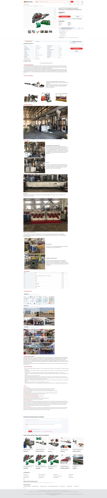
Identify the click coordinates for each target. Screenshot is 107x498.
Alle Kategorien (26, 4)
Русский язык (45, 491)
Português (39, 491)
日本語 (62, 491)
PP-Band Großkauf (76, 486)
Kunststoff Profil (25, 474)
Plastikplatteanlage (56, 477)
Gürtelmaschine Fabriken (43, 486)
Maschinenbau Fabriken (27, 486)
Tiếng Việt (72, 491)
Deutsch (52, 491)
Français (42, 491)
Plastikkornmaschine (26, 477)
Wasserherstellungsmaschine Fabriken (53, 486)
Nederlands (54, 491)
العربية (57, 491)
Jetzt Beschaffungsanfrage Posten (47, 431)
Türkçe (69, 491)
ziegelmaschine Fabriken (35, 486)
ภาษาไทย (67, 491)
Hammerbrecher (56, 474)
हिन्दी (64, 491)
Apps (78, 4)
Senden (30, 431)
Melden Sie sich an (61, 37)
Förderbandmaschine (69, 486)
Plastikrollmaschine (71, 477)
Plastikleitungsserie (40, 477)
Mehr (24, 487)
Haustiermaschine (62, 486)
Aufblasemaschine (71, 474)
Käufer (70, 4)
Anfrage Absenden (64, 16)
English (33, 491)
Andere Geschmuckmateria (41, 474)
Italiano (49, 491)
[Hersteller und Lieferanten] (28, 2)
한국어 (60, 491)
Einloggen (82, 2)
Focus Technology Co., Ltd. (53, 493)
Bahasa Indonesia (76, 491)
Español (36, 491)
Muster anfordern (79, 18)
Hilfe (74, 4)
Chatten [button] (78, 16)
